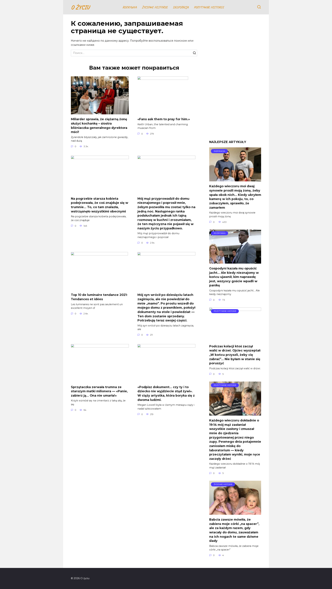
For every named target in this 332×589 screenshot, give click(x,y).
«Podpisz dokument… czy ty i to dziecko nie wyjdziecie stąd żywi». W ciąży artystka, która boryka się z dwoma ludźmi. (166, 393)
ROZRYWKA (129, 7)
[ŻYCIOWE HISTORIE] (235, 512)
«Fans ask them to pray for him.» (163, 119)
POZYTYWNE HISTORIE (209, 7)
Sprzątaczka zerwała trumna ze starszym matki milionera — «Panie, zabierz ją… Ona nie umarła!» (99, 391)
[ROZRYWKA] (235, 261)
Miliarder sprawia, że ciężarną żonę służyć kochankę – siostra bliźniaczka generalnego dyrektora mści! (99, 125)
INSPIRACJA (181, 7)
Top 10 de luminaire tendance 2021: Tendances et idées (99, 297)
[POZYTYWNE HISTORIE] (235, 339)
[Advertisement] (235, 80)
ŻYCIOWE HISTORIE (155, 7)
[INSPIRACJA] (235, 179)
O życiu (80, 7)
